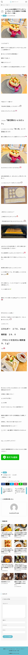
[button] (3, 484)
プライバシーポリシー (20, 648)
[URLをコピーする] (25, 484)
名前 (4, 620)
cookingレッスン (7, 474)
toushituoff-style (14, 513)
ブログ (4, 15)
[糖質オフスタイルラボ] (14, 2)
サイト (4, 630)
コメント (5, 603)
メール (5, 625)
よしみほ (14, 474)
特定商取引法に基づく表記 (14, 650)
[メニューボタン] (26, 2)
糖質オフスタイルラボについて (9, 648)
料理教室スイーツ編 (6, 477)
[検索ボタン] (2, 2)
